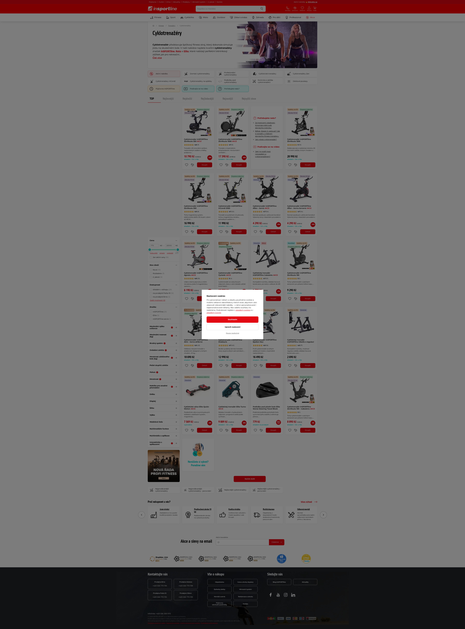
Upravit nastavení (232, 327)
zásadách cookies (243, 310)
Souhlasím (232, 319)
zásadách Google (214, 313)
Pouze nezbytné (232, 333)
